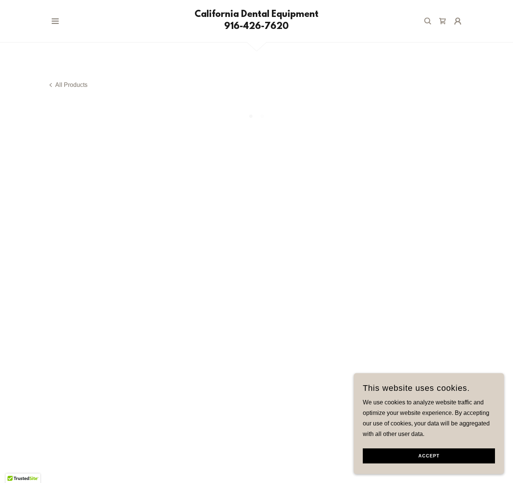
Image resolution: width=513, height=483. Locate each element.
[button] (55, 21)
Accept (428, 456)
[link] (256, 27)
